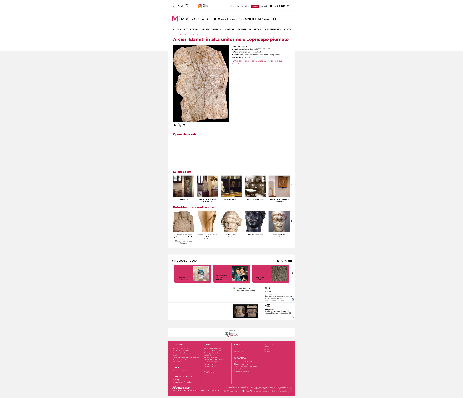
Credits (276, 391)
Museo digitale (211, 29)
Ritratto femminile (255, 235)
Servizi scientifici (184, 376)
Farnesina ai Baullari (181, 371)
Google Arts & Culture (260, 279)
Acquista (255, 6)
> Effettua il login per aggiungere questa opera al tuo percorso (257, 62)
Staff (175, 355)
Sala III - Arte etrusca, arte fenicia (207, 200)
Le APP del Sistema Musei (182, 279)
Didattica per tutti (241, 364)
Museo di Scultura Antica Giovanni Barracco (228, 19)
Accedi (264, 6)
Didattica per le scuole (243, 361)
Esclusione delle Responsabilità (262, 391)
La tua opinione (210, 366)
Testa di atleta (279, 235)
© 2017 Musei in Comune (232, 391)
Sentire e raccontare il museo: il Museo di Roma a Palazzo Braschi (278, 312)
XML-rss (289, 393)
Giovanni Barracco (180, 348)
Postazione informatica (182, 382)
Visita (287, 29)
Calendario (273, 29)
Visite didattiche (210, 357)
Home (175, 35)
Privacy (247, 391)
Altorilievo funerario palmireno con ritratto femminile (183, 237)
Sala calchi (183, 199)
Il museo (175, 29)
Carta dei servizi (179, 359)
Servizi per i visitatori (212, 353)
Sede (176, 367)
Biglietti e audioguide (212, 351)
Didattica (255, 29)
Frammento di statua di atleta (207, 236)
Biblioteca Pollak (231, 199)
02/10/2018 (278, 296)
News (266, 347)
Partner (267, 352)
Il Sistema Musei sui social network (222, 278)
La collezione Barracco (182, 353)
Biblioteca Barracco (255, 199)
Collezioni (191, 29)
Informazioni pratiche (212, 348)
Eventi (242, 29)
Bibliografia (178, 380)
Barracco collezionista (182, 351)
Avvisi (266, 349)
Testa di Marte (231, 235)
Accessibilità (209, 364)
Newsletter (177, 362)
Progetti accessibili (241, 371)
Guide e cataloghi (211, 362)
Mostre (230, 29)
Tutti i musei (242, 6)
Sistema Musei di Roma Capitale (186, 357)
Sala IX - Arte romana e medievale (279, 200)
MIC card (207, 355)
